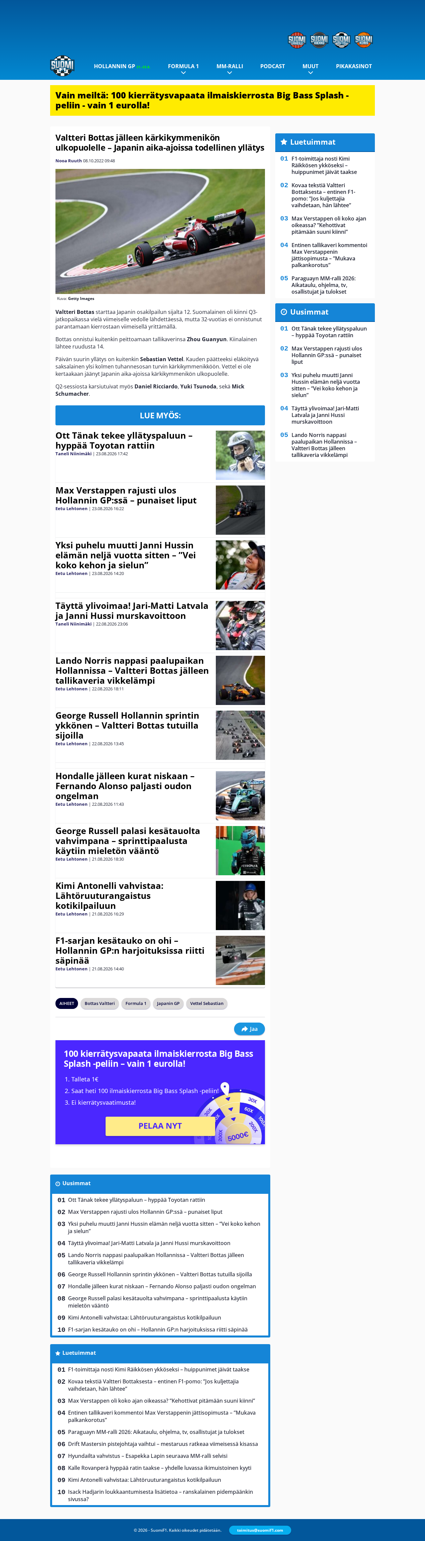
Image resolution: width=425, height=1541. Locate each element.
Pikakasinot (354, 66)
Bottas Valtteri (100, 1003)
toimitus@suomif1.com (260, 1530)
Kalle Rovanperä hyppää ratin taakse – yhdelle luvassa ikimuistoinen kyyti (159, 1467)
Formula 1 (183, 66)
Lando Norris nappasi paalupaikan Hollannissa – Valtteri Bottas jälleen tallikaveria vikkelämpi (132, 670)
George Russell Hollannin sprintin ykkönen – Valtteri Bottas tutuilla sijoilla (127, 725)
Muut (310, 66)
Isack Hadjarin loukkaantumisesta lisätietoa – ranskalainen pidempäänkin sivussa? (160, 1495)
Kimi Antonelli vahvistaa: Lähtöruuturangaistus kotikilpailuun (109, 895)
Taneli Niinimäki (73, 454)
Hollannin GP (122, 66)
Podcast (272, 66)
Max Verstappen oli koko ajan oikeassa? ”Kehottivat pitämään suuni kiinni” (161, 1400)
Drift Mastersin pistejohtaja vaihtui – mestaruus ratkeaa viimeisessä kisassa (163, 1444)
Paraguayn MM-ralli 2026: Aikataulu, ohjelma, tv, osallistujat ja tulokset (156, 1432)
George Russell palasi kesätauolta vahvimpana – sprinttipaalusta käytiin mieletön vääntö (127, 841)
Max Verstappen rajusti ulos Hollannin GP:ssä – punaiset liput (126, 495)
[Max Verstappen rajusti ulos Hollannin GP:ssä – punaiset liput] (240, 510)
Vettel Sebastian (206, 1003)
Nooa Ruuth (68, 161)
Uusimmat (76, 1183)
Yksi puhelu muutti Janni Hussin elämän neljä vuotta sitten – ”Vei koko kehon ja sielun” (125, 555)
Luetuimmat (79, 1352)
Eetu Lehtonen (71, 508)
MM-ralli (229, 66)
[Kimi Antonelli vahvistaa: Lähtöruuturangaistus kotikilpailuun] (240, 905)
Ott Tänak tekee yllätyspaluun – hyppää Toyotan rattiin (124, 440)
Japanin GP (168, 1003)
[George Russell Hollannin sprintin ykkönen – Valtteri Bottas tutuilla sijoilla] (240, 735)
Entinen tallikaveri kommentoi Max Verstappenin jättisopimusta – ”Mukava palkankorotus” (162, 1416)
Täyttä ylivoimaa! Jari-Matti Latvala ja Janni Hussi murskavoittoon (132, 611)
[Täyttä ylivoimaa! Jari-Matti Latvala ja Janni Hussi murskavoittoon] (240, 625)
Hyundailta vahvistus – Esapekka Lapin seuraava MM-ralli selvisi (147, 1456)
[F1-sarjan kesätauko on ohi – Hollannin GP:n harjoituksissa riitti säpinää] (240, 960)
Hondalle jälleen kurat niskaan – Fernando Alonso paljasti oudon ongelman (125, 786)
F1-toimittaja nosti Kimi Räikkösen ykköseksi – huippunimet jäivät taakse (158, 1369)
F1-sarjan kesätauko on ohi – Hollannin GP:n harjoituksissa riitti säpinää (130, 950)
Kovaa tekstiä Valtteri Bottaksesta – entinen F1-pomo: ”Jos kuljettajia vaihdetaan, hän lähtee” (153, 1385)
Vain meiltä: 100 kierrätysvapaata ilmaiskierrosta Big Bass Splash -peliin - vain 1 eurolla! (202, 100)
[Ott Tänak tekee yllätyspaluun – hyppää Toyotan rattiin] (240, 455)
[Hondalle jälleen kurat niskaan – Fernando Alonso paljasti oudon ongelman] (240, 795)
